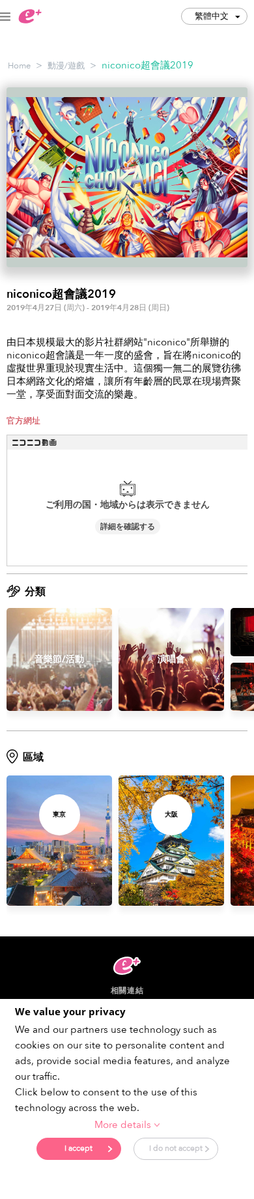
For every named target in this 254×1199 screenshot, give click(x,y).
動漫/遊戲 (66, 66)
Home (19, 66)
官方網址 (23, 421)
